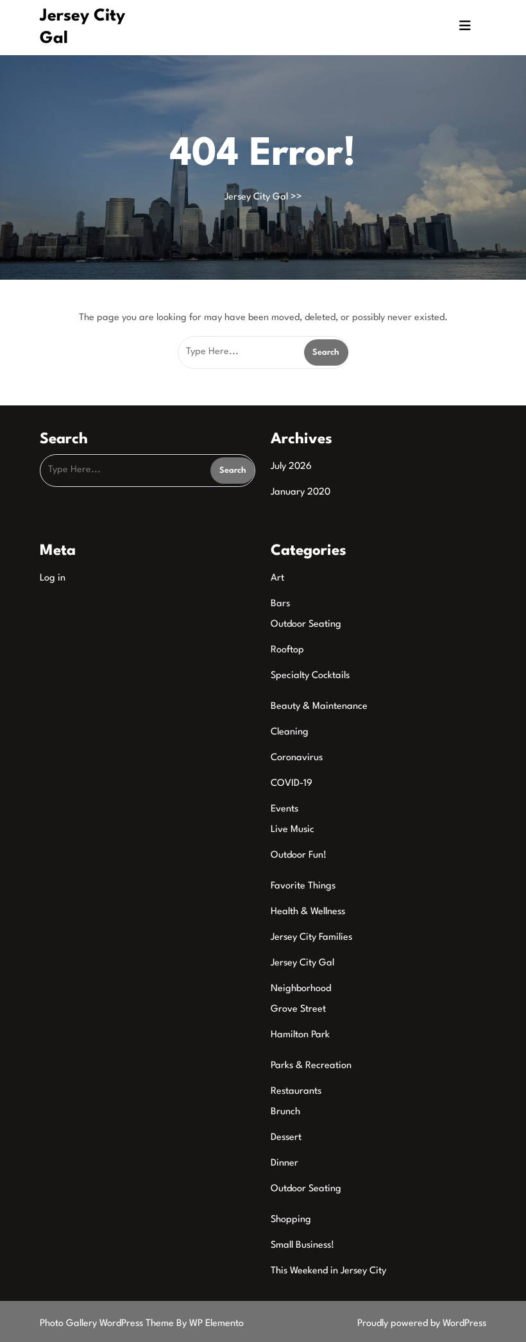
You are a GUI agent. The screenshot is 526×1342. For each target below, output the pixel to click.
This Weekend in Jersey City (328, 1271)
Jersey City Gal (256, 197)
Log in (52, 578)
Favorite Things (303, 886)
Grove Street (298, 1009)
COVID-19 (291, 783)
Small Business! (302, 1245)
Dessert (286, 1137)
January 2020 (300, 492)
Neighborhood (301, 989)
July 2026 (291, 466)
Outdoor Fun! (299, 855)
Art (277, 578)
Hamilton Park (300, 1035)
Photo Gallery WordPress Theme (108, 1324)
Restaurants (296, 1091)
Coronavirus (297, 758)
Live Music (292, 830)
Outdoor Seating (306, 624)
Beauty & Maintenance (319, 706)
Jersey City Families (311, 937)
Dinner (284, 1163)
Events (284, 809)
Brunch (285, 1112)
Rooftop (287, 650)
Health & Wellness (308, 912)
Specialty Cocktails (310, 676)
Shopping (291, 1220)
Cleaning (290, 732)
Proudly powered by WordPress (421, 1324)
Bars (280, 604)
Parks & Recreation (311, 1066)
